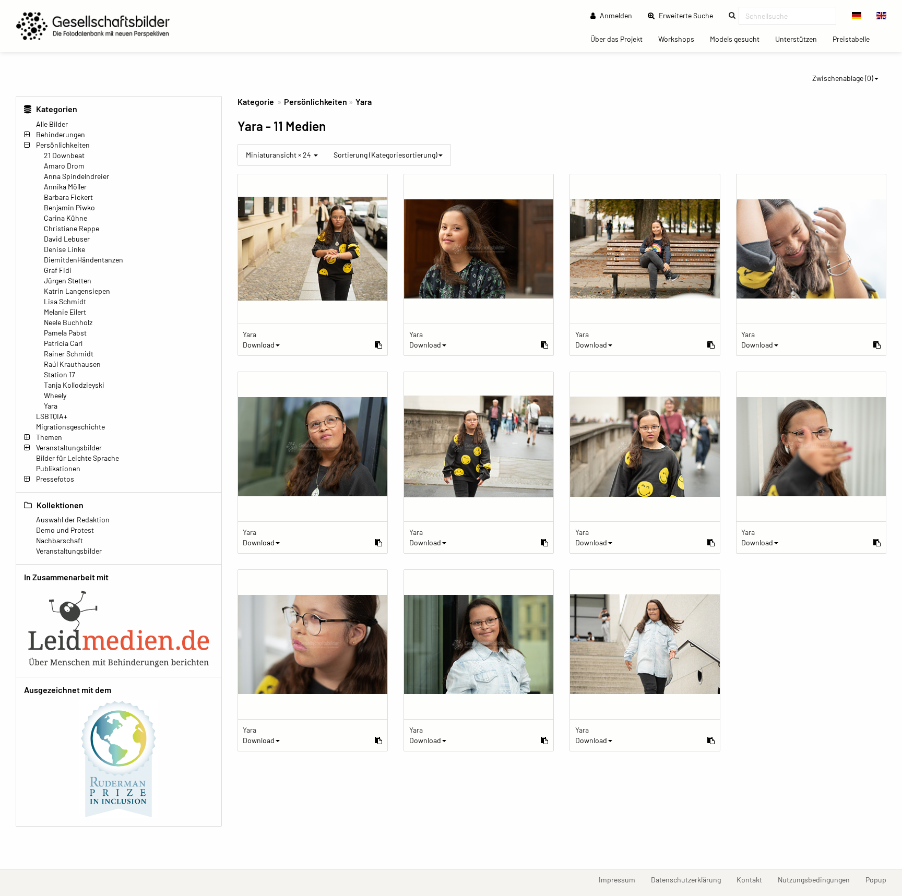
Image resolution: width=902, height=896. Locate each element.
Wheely (55, 395)
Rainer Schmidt (68, 353)
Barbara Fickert (68, 197)
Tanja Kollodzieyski (74, 384)
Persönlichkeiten (63, 144)
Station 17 (59, 374)
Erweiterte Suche (689, 15)
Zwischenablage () (842, 78)
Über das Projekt (620, 38)
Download (259, 344)
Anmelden (615, 15)
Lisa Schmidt (65, 301)
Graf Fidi (58, 270)
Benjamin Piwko (69, 207)
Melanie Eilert (65, 311)
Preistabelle (855, 38)
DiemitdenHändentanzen (83, 259)
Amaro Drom (64, 165)
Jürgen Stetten (67, 280)
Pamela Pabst (65, 332)
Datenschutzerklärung (690, 879)
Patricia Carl (63, 343)
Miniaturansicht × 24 (279, 154)
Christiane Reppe (71, 228)
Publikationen (58, 468)
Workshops (680, 38)
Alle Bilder (52, 124)
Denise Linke (64, 249)
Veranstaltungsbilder (69, 447)
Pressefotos (55, 478)
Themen (49, 437)
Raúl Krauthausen (72, 364)
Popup (879, 879)
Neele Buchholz (68, 322)
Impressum (621, 879)
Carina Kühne (65, 217)
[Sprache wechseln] (857, 16)
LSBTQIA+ (51, 416)
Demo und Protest (65, 529)
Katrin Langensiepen (77, 290)
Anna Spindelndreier (76, 176)
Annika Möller (65, 186)
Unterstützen (800, 38)
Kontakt (753, 879)
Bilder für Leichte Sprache (77, 457)
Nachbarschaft (59, 540)
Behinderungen (60, 134)
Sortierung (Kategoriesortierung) (385, 154)
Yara (50, 405)
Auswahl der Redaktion (73, 519)
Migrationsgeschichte (70, 426)
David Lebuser (67, 238)
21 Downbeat (64, 155)
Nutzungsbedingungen (818, 879)
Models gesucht (738, 38)
